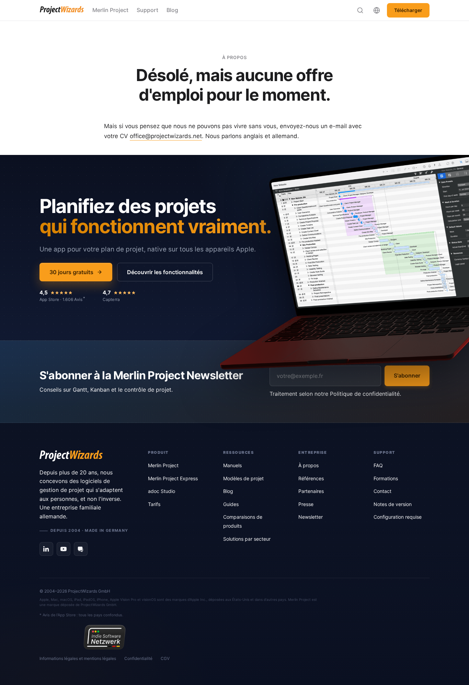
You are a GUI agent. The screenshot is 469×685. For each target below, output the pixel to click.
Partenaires (311, 491)
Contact (382, 491)
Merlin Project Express (173, 478)
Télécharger (408, 10)
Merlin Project (110, 10)
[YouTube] (63, 549)
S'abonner (407, 375)
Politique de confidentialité (365, 393)
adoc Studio (161, 491)
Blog (172, 10)
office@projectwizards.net (166, 136)
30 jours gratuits (71, 272)
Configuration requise (398, 517)
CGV (165, 658)
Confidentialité (138, 658)
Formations (386, 478)
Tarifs (154, 504)
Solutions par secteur (247, 539)
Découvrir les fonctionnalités (165, 272)
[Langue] (376, 10)
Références (311, 478)
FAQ (378, 465)
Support (147, 10)
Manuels (232, 465)
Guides (231, 504)
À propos (308, 465)
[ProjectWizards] (84, 455)
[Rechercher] (360, 10)
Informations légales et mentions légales (77, 658)
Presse (305, 504)
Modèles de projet (243, 478)
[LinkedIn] (46, 549)
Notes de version (393, 504)
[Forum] (81, 549)
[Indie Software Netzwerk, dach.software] (104, 637)
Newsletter (310, 517)
